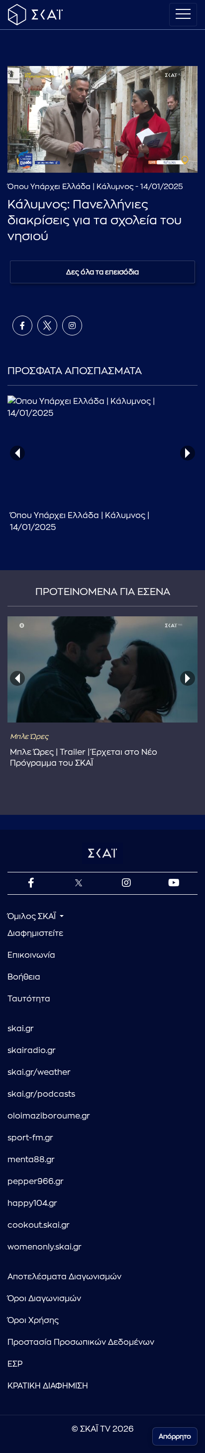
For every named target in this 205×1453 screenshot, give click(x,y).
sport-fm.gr (30, 1138)
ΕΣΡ (14, 1364)
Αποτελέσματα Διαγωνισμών (64, 1277)
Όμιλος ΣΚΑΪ (32, 917)
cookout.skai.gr (38, 1225)
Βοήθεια (23, 977)
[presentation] (17, 453)
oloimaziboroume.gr (48, 1116)
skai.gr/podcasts (41, 1094)
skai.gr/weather (39, 1072)
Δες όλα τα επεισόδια (102, 271)
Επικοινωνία (31, 955)
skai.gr (20, 1029)
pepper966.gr (35, 1182)
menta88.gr (31, 1160)
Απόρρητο (175, 1436)
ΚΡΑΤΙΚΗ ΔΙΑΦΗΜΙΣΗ (47, 1386)
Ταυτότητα (28, 999)
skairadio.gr (31, 1051)
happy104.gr (32, 1203)
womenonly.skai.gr (44, 1247)
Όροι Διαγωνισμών (44, 1299)
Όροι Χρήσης (33, 1320)
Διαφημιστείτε (35, 933)
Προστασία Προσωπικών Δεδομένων (80, 1342)
